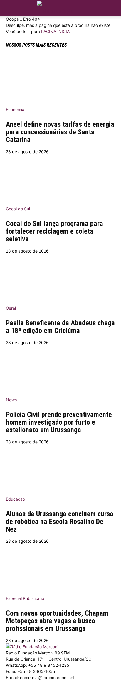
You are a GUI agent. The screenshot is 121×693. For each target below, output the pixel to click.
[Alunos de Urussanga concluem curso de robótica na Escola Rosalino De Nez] (60, 468)
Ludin (32, 689)
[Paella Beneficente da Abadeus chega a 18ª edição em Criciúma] (60, 277)
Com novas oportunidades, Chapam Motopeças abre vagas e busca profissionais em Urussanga (57, 621)
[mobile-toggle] (10, 8)
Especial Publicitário (25, 598)
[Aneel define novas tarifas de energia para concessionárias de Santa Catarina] (60, 79)
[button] (113, 6)
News (11, 399)
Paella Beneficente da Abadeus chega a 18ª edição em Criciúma (60, 327)
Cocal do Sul (18, 208)
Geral (11, 308)
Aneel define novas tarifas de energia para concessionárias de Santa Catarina (60, 132)
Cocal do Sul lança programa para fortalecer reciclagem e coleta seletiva (54, 231)
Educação (15, 498)
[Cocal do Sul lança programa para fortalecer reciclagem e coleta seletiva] (60, 178)
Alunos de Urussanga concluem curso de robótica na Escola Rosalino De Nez (59, 521)
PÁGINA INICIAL (56, 31)
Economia (15, 109)
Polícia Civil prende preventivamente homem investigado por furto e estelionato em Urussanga (59, 422)
